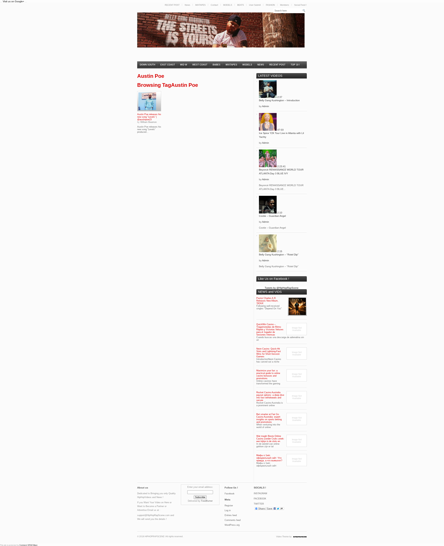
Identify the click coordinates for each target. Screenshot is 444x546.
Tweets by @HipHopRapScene (281, 287)
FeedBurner (207, 501)
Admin (265, 106)
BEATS (240, 5)
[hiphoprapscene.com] (303, 536)
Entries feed (231, 515)
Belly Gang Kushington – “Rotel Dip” (278, 254)
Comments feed (233, 520)
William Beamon (148, 122)
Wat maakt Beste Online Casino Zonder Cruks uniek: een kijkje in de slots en (270, 439)
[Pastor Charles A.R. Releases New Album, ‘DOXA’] (297, 306)
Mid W (183, 64)
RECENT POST (172, 5)
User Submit (255, 5)
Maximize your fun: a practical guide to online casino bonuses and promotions (268, 374)
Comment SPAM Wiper (28, 545)
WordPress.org (232, 525)
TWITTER (259, 504)
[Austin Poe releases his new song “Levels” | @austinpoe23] (149, 101)
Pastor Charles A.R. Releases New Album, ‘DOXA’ (267, 301)
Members (284, 5)
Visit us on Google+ (13, 1)
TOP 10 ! (295, 64)
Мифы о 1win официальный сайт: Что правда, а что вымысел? (269, 458)
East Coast (167, 64)
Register (229, 505)
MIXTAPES (200, 5)
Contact (214, 5)
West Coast (199, 64)
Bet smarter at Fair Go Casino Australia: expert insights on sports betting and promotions (269, 418)
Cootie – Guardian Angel (272, 216)
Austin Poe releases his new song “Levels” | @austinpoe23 (149, 117)
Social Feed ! (300, 5)
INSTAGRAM (260, 493)
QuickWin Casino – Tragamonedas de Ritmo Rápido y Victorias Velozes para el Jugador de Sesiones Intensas (269, 329)
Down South (147, 64)
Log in (228, 510)
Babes (216, 64)
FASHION (270, 5)
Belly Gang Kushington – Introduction (279, 100)
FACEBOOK (260, 498)
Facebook (229, 493)
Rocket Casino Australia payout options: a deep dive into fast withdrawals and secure (270, 396)
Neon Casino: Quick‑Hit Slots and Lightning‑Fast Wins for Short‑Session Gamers (268, 352)
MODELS (227, 5)
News (187, 5)
